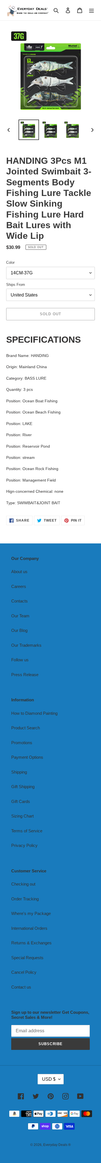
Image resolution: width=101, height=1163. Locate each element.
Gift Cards (20, 801)
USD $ (49, 1079)
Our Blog (19, 630)
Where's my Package (31, 913)
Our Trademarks (26, 645)
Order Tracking (25, 898)
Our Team (20, 615)
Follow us (20, 659)
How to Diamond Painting (34, 713)
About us (19, 571)
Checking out (23, 884)
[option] (29, 129)
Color (10, 262)
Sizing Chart (22, 816)
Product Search (25, 727)
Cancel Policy (23, 972)
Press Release (24, 674)
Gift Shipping (23, 786)
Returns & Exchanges (31, 942)
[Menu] (91, 10)
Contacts (19, 601)
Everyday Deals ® (57, 1145)
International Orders (29, 928)
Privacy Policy (24, 845)
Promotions (21, 742)
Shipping (19, 772)
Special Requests (27, 957)
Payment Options (27, 757)
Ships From (15, 284)
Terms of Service (26, 830)
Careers (18, 586)
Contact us (21, 987)
